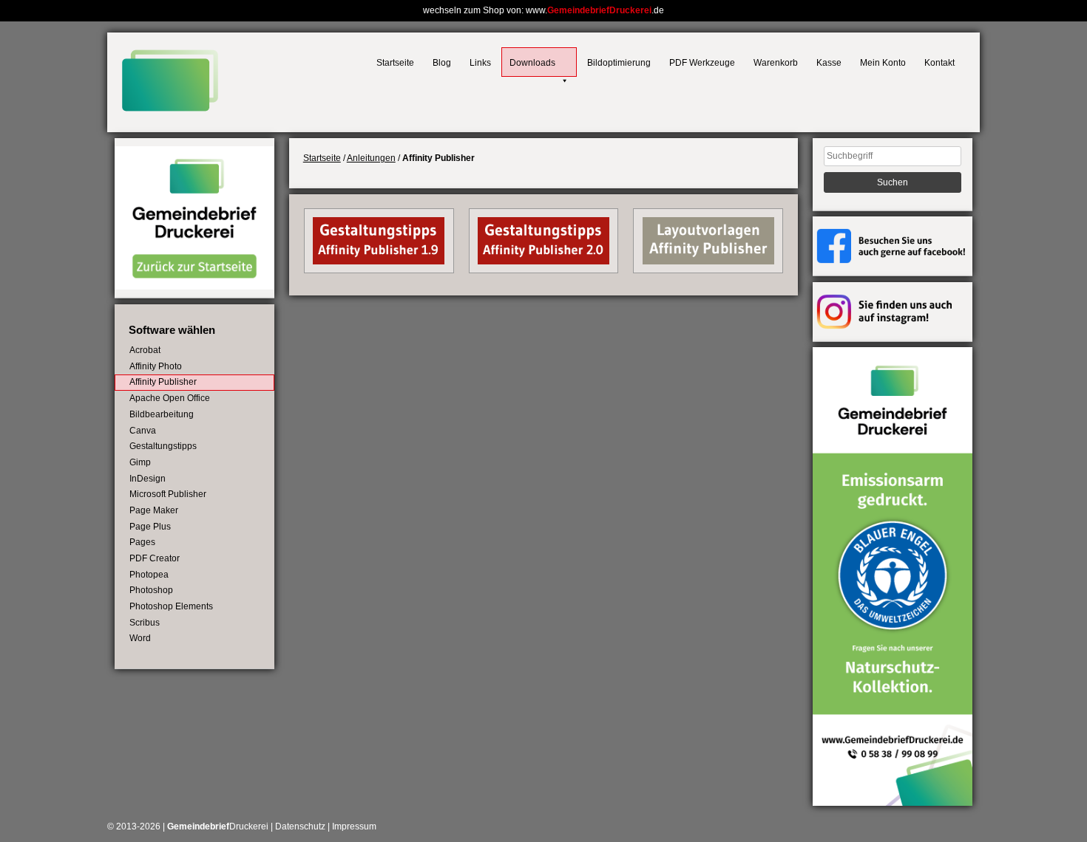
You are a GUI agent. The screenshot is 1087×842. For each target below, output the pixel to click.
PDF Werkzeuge (702, 63)
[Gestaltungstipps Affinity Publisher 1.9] (378, 261)
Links (480, 63)
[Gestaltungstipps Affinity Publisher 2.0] (543, 261)
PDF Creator (154, 558)
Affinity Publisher (163, 382)
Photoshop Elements (171, 606)
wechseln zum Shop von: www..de (543, 10)
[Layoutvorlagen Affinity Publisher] (708, 261)
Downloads (532, 63)
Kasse (829, 63)
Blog (442, 63)
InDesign (147, 478)
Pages (142, 542)
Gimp (140, 462)
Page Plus (150, 526)
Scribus (144, 622)
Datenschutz (300, 826)
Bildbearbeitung (161, 414)
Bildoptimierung (619, 63)
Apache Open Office (169, 398)
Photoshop (151, 590)
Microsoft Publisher (167, 494)
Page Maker (153, 510)
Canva (142, 430)
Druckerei (217, 826)
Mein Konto (883, 63)
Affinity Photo (155, 366)
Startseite (395, 63)
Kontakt (939, 63)
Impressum (354, 826)
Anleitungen (371, 158)
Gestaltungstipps (163, 446)
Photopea (149, 574)
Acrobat (144, 350)
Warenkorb (776, 63)
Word (140, 638)
